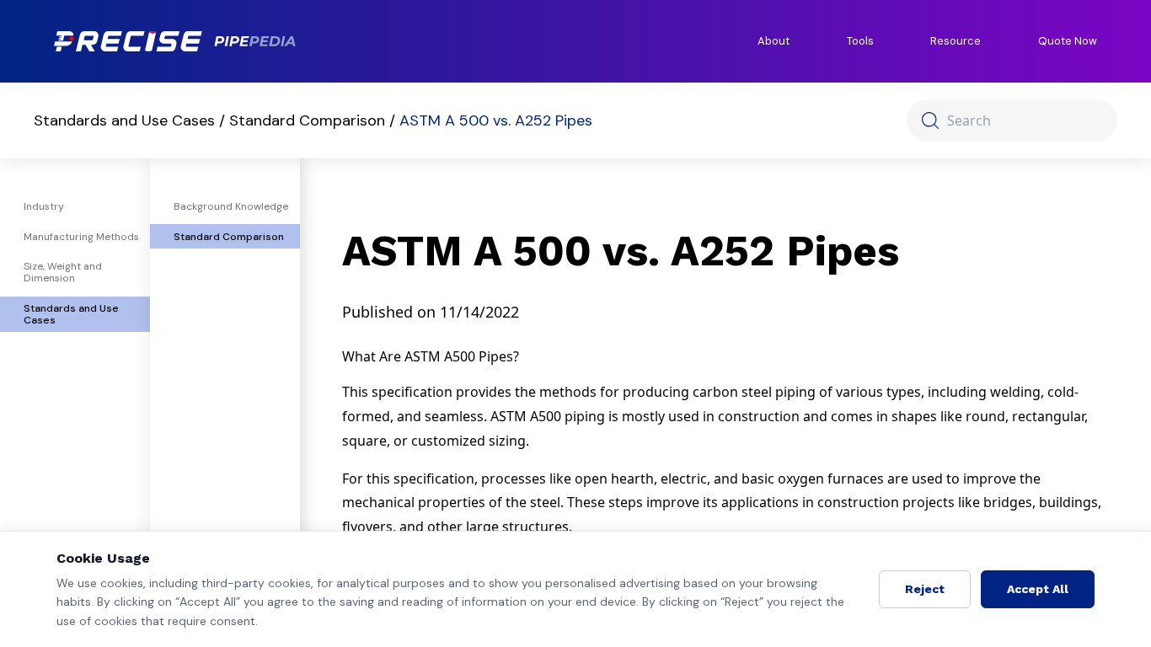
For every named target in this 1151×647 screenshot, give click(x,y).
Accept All (1037, 589)
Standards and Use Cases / (131, 120)
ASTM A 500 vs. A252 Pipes (495, 120)
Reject (925, 589)
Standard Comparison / (314, 120)
